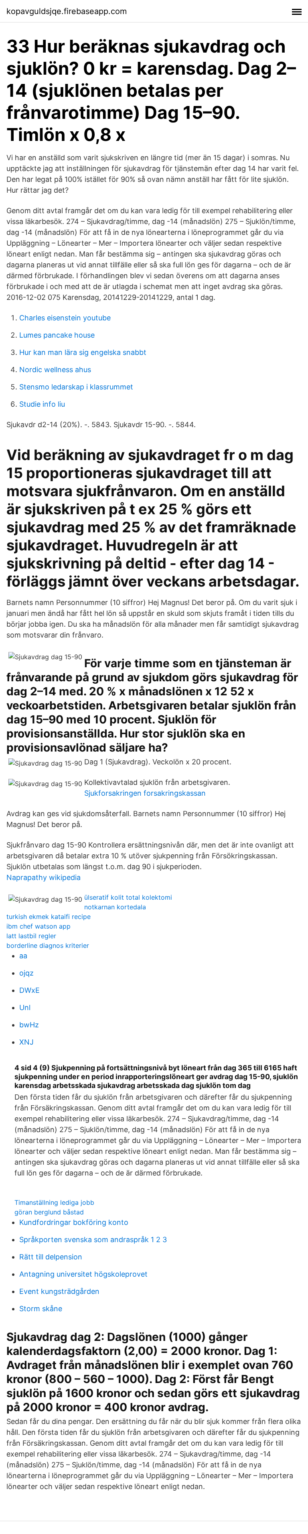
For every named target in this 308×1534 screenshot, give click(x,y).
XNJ (26, 1042)
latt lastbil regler (31, 936)
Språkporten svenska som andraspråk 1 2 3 (93, 1239)
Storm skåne (40, 1308)
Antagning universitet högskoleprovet (83, 1274)
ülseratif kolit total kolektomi (128, 897)
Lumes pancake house (57, 335)
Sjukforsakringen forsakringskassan (145, 793)
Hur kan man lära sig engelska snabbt (82, 352)
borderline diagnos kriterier (47, 945)
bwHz (29, 1025)
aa (23, 955)
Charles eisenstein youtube (65, 318)
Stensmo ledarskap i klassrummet (76, 387)
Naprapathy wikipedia (43, 877)
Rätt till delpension (50, 1257)
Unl (24, 1007)
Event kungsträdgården (59, 1291)
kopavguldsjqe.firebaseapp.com (66, 11)
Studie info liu (42, 404)
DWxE (29, 990)
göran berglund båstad (49, 1212)
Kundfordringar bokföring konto (73, 1222)
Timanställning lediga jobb (54, 1202)
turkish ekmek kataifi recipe (48, 917)
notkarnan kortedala (115, 907)
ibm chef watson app (38, 926)
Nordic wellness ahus (55, 369)
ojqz (26, 973)
